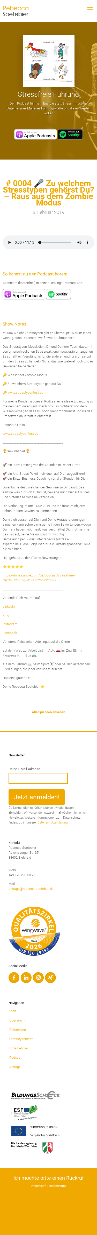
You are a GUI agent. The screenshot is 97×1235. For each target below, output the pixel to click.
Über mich (17, 1020)
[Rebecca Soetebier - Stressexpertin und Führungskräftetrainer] (17, 9)
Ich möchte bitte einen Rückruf (48, 1178)
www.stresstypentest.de (20, 434)
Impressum (39, 1186)
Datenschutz (57, 1186)
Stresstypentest (21, 1039)
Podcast (15, 1057)
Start (12, 1011)
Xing (6, 615)
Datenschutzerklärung (53, 822)
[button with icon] (14, 977)
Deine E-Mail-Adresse (24, 769)
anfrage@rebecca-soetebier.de (31, 889)
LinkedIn (9, 606)
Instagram (10, 624)
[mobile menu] (90, 7)
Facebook (10, 633)
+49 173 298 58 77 (22, 875)
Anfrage (15, 1067)
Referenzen (17, 1030)
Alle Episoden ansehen (48, 712)
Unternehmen (19, 1048)
